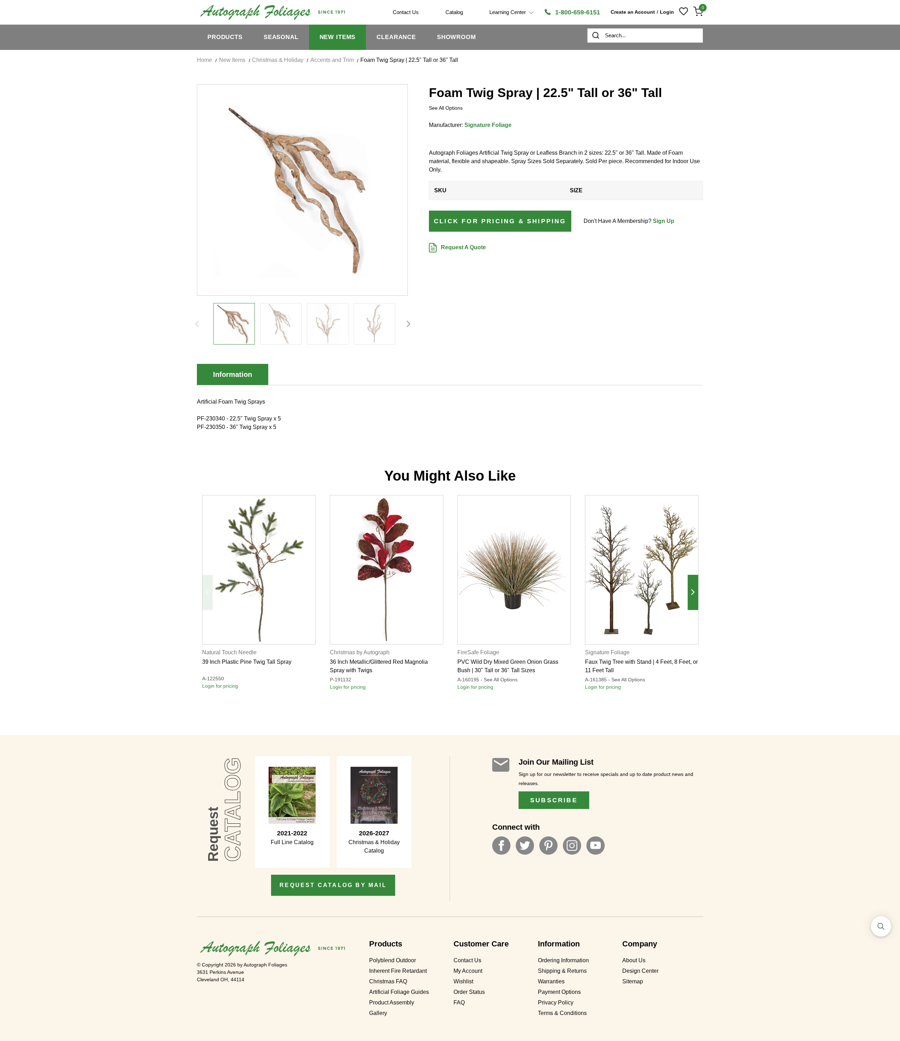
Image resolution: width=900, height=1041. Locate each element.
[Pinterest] (548, 845)
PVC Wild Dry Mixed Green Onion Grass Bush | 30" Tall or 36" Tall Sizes (507, 666)
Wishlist (463, 981)
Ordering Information (563, 960)
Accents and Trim (332, 60)
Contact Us (467, 960)
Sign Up (663, 221)
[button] (881, 926)
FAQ (459, 1002)
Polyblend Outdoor (392, 960)
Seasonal (281, 37)
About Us (633, 960)
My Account (468, 971)
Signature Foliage (488, 125)
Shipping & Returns (562, 971)
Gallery (378, 1013)
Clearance (396, 37)
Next (408, 324)
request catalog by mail (333, 885)
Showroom (456, 37)
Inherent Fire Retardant (398, 971)
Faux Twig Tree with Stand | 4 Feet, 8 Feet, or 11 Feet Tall (641, 666)
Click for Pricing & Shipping (500, 221)
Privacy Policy (555, 1002)
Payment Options (559, 992)
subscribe (554, 800)
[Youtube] (595, 845)
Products (225, 37)
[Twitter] (525, 845)
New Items (338, 37)
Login (667, 12)
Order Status (469, 992)
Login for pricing (220, 686)
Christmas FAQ (388, 981)
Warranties (551, 981)
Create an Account (633, 12)
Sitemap (632, 981)
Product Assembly (391, 1002)
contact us (406, 12)
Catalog (454, 12)
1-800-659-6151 (576, 12)
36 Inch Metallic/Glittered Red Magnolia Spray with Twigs (379, 666)
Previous (197, 324)
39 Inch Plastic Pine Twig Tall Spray (246, 662)
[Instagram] (572, 845)
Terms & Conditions (562, 1013)
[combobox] (645, 35)
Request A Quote (462, 247)
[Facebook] (501, 845)
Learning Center (508, 12)
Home (204, 60)
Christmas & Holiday (277, 60)
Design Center (640, 971)
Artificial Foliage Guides (399, 992)
